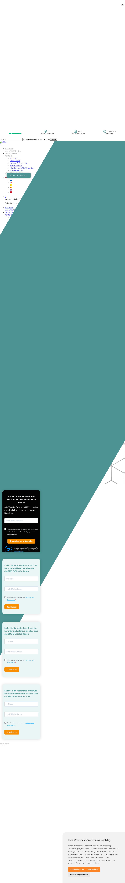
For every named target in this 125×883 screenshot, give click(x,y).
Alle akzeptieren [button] (77, 869)
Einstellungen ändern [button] (79, 874)
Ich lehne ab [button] (93, 869)
